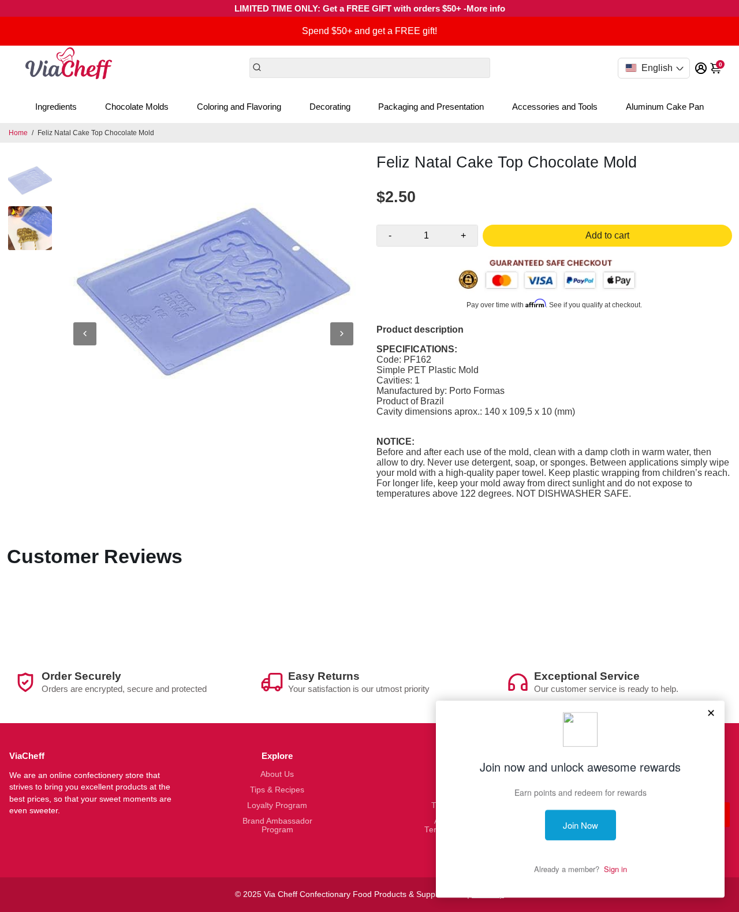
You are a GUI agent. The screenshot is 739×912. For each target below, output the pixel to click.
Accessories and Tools (555, 106)
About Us (277, 774)
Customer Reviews (94, 556)
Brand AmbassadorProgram (277, 825)
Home (18, 133)
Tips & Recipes (277, 790)
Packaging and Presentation (431, 106)
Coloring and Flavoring (239, 106)
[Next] (341, 333)
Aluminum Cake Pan (665, 106)
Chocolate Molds (137, 106)
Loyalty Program (277, 805)
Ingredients (56, 106)
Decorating (329, 106)
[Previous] (84, 333)
